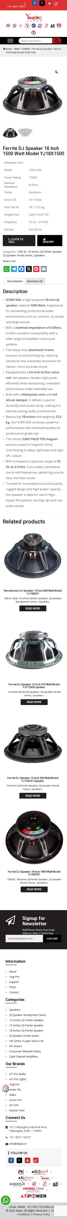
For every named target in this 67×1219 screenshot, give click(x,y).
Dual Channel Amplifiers (23, 1056)
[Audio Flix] (33, 24)
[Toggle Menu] (10, 41)
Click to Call (15, 240)
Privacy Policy (41, 1214)
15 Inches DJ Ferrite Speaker (22, 785)
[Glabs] (40, 24)
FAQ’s (12, 987)
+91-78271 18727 (16, 6)
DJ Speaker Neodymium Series (27, 1015)
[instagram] (57, 3)
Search (56, 40)
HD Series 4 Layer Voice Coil (26, 1041)
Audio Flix (15, 1089)
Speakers (39, 255)
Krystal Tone (17, 1110)
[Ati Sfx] (52, 24)
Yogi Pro (14, 976)
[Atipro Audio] (14, 24)
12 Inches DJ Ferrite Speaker (23, 691)
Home (9, 48)
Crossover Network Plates (25, 1051)
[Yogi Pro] (27, 26)
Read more (32, 608)
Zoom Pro (15, 1100)
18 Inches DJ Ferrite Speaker (45, 251)
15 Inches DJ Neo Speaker (33, 598)
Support (14, 982)
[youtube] (49, 3)
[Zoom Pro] (46, 24)
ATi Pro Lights (17, 1079)
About (13, 971)
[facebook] (34, 3)
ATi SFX (13, 1105)
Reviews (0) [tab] (34, 281)
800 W (7, 598)
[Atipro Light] (21, 24)
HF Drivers (15, 1046)
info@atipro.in (18, 1143)
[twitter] (42, 3)
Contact (14, 992)
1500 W (26, 48)
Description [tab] (15, 281)
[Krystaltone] (59, 24)
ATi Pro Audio (17, 1074)
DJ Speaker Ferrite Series (18, 255)
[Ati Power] (33, 31)
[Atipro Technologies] (8, 24)
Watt (17, 48)
